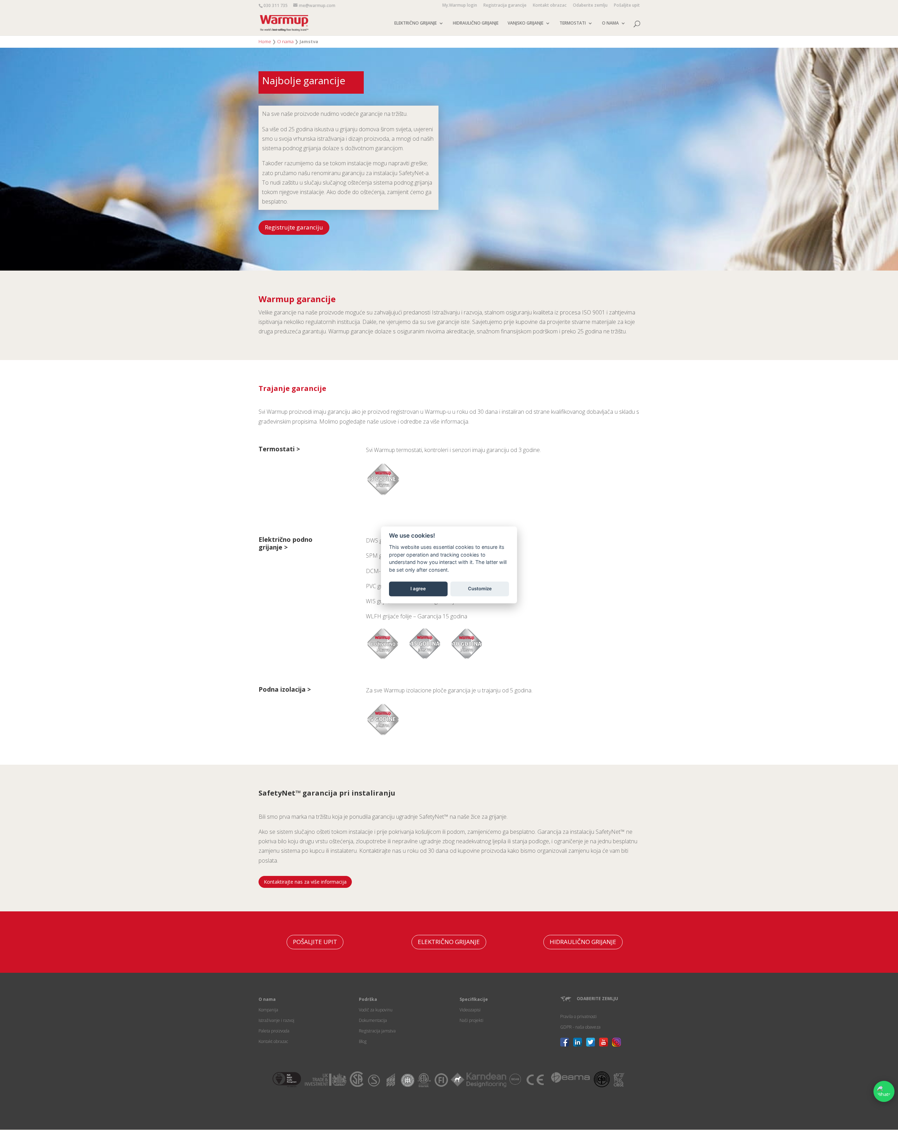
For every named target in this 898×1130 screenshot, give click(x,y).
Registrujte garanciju (294, 227)
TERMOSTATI (572, 23)
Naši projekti (471, 1020)
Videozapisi (470, 1010)
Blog (363, 1041)
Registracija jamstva (377, 1031)
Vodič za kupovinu (376, 1010)
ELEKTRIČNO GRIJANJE (415, 23)
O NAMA (610, 23)
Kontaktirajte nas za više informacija (305, 881)
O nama (285, 41)
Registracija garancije (505, 5)
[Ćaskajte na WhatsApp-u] (883, 1091)
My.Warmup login (459, 5)
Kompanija (268, 1010)
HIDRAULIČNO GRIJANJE (475, 23)
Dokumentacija (373, 1020)
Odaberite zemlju (590, 5)
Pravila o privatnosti (578, 1016)
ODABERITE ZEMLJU (597, 999)
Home (265, 41)
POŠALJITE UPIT (315, 942)
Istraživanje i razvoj (276, 1020)
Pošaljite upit (627, 5)
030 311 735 (275, 5)
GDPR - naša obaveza (580, 1027)
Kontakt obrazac (550, 5)
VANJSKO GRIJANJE (525, 23)
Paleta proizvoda (274, 1031)
